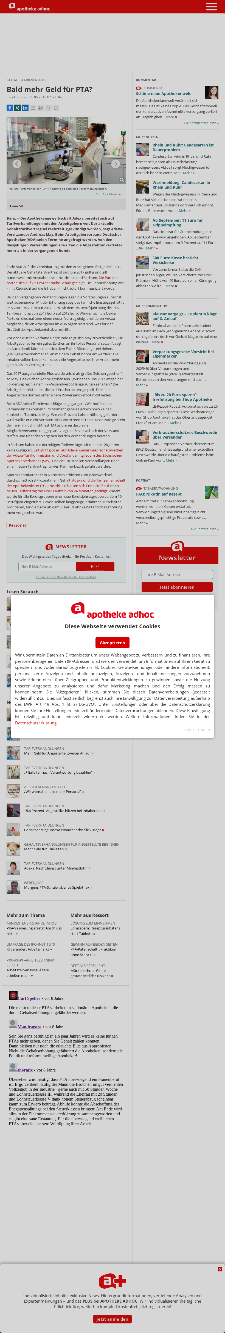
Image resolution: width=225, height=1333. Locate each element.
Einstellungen (197, 730)
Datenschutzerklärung (36, 722)
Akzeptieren (112, 642)
